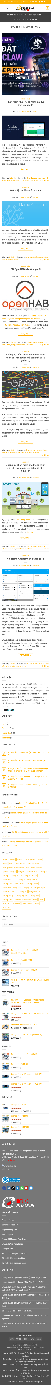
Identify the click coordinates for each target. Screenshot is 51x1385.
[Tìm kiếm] (7, 8)
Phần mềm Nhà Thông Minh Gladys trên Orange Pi (25, 103)
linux (27, 868)
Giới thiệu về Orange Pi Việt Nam (25, 1344)
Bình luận (45, 549)
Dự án (4, 723)
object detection (36, 868)
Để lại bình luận (44, 180)
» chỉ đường (10, 1160)
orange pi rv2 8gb (8, 896)
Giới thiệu (25, 187)
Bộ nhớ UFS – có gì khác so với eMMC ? (17, 1311)
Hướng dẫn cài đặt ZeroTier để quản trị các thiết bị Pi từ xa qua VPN (25, 805)
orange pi (45, 178)
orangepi (14, 345)
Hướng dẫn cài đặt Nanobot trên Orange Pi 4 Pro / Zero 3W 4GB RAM (28, 777)
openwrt (5, 872)
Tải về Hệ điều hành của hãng (14, 1263)
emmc (11, 864)
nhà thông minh (23, 519)
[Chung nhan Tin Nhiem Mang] (11, 1167)
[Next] (45, 64)
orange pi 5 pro (19, 884)
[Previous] (6, 64)
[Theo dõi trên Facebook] (39, 2)
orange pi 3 (21, 872)
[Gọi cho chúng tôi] (22, 1188)
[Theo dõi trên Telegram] (31, 1188)
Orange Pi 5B (7, 888)
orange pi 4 (6, 876)
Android (12, 860)
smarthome (14, 259)
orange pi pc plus (39, 888)
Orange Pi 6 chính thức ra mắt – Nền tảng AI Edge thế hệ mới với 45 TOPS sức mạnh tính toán (28, 769)
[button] (3, 8)
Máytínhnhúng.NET (9, 1229)
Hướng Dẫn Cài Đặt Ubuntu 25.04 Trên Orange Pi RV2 (27, 761)
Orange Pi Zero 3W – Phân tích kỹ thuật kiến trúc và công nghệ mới (25, 1317)
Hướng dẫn (25, 99)
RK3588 (41, 900)
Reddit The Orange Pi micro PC (14, 1253)
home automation (42, 257)
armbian (19, 860)
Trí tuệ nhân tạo (27, 904)
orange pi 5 (21, 880)
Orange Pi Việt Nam (16, 15)
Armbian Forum (8, 1220)
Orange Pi (36, 112)
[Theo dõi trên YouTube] (44, 2)
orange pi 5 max (32, 880)
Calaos (28, 546)
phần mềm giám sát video (23, 900)
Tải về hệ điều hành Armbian (13, 1258)
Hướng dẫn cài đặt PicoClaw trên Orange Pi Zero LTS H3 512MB (24, 1325)
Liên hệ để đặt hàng (19, 953)
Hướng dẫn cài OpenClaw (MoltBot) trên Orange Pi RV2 (25, 73)
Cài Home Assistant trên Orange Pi (18, 325)
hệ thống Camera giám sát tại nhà (13, 868)
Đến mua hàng (35, 15)
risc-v (35, 900)
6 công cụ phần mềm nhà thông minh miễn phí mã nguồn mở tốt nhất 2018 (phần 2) (25, 357)
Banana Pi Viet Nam (10, 1225)
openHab (29, 342)
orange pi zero (24, 180)
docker (5, 864)
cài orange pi (30, 663)
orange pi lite (6, 180)
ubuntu (37, 904)
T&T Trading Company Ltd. (31, 1359)
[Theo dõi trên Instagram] (9, 1188)
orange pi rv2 (23, 892)
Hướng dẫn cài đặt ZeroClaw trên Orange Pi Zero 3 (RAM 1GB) (28, 785)
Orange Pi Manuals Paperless (14, 1239)
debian (40, 860)
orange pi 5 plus (8, 884)
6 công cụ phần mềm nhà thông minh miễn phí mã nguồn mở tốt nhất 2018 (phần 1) (25, 468)
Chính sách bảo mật (25, 1350)
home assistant (36, 178)
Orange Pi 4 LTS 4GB (9, 880)
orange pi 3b (43, 872)
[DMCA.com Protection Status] (8, 709)
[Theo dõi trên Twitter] (42, 2)
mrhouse (12, 453)
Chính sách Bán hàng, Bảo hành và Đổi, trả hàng (25, 1348)
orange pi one (15, 180)
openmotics (20, 453)
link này (30, 532)
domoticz (29, 450)
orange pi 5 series (32, 884)
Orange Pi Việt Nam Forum (12, 1244)
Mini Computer (8, 1234)
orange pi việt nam (21, 896)
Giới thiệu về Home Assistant (25, 190)
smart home (34, 180)
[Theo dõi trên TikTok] (13, 1188)
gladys (29, 178)
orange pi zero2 (7, 900)
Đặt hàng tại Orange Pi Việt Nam (25, 1346)
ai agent (5, 860)
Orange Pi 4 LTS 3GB (30, 876)
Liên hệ (33, 20)
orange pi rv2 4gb (34, 892)
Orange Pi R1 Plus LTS (9, 892)
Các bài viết (20, 20)
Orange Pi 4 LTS (17, 876)
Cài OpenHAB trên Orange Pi (26, 269)
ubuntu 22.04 (7, 908)
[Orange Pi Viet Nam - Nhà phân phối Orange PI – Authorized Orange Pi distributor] (25, 8)
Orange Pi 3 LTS (32, 872)
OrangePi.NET (7, 1248)
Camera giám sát (30, 860)
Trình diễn (6, 738)
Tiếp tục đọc (25, 90)
